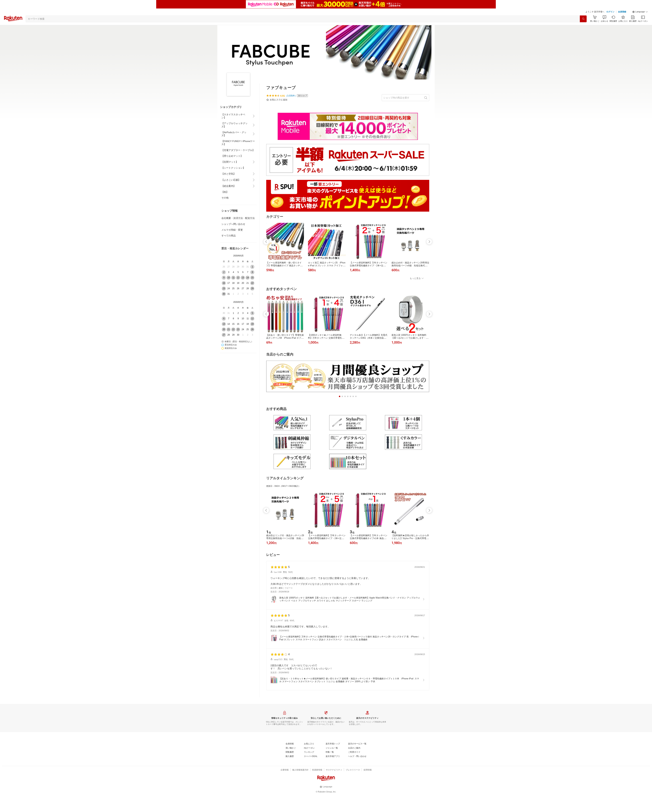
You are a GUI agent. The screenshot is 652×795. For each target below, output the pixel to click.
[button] (640, 12)
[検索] (583, 18)
